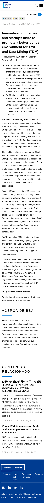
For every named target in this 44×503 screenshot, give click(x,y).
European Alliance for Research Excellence (21, 130)
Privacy (7, 18)
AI (22, 18)
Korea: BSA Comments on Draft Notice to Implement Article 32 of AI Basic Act (21, 429)
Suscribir (39, 474)
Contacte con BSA (13, 467)
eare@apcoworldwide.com (28, 297)
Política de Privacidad (27, 475)
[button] (36, 5)
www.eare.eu (8, 300)
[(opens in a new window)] (3, 487)
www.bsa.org (8, 324)
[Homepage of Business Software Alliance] (7, 5)
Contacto (6, 474)
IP (16, 18)
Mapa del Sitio (15, 477)
